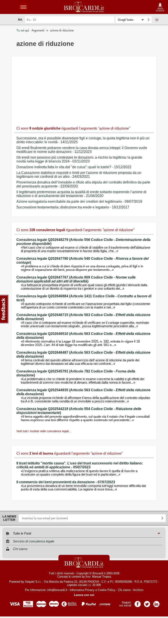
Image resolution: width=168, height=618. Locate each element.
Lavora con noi (84, 595)
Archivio (138, 590)
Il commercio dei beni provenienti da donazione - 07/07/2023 (65, 482)
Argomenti (38, 30)
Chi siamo (124, 590)
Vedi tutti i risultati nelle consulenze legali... (43, 431)
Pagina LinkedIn (156, 602)
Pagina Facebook (138, 602)
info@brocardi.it (57, 590)
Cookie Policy (106, 590)
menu (23, 7)
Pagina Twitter (147, 602)
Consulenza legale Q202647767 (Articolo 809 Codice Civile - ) (76, 279)
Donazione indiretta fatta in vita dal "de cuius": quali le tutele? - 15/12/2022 (73, 167)
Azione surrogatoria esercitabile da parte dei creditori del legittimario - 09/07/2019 (79, 201)
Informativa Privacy (82, 590)
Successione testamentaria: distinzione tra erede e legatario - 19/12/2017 (72, 207)
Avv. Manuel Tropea (98, 576)
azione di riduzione (62, 30)
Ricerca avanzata (156, 19)
